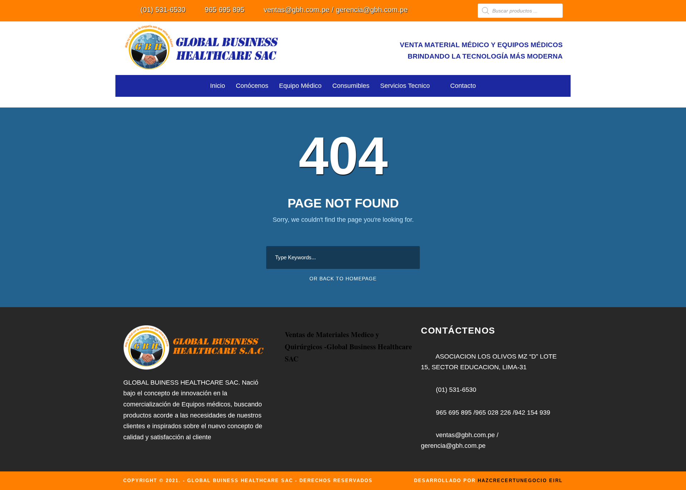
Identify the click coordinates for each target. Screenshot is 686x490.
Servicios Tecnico (405, 85)
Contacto (463, 85)
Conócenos (252, 85)
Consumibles (350, 85)
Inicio (217, 85)
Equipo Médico (300, 85)
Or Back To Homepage (343, 278)
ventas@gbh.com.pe (296, 10)
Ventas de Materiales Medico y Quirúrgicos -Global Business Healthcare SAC (348, 346)
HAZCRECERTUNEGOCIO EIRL (520, 480)
